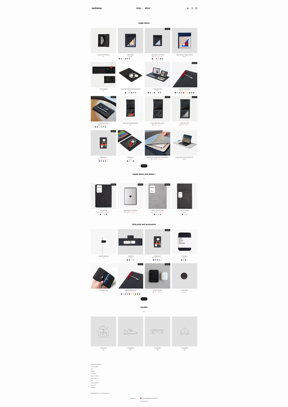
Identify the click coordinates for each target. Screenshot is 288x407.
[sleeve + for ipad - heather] (184, 214)
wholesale (93, 387)
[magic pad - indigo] (129, 260)
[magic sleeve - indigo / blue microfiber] (135, 58)
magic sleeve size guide (96, 364)
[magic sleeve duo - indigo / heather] (158, 93)
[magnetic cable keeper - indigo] (189, 93)
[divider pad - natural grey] (129, 161)
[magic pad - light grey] (133, 260)
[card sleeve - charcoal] (181, 260)
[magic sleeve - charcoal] (119, 58)
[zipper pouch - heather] (107, 161)
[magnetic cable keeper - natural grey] (177, 93)
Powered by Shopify (144, 401)
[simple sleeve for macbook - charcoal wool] (126, 214)
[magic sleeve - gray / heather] (131, 58)
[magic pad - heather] (131, 260)
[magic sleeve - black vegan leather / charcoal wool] (139, 58)
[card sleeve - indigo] (185, 260)
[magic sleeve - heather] (123, 58)
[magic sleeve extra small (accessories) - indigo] (131, 93)
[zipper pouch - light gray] (105, 161)
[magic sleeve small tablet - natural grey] (158, 58)
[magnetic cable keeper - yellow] (187, 93)
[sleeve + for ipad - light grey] (186, 214)
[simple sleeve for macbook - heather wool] (130, 214)
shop (138, 8)
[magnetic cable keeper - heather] (185, 93)
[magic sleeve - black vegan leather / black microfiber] (141, 58)
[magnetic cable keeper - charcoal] (175, 93)
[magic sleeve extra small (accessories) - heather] (127, 93)
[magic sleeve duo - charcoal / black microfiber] (162, 93)
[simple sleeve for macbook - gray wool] (124, 214)
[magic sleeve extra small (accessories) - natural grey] (129, 93)
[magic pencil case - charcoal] (95, 127)
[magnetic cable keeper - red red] (183, 93)
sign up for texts (94, 375)
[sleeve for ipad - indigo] (106, 214)
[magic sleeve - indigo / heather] (127, 58)
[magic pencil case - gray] (101, 127)
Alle (144, 165)
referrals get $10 (94, 382)
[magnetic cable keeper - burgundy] (193, 93)
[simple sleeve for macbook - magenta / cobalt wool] (132, 214)
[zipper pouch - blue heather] (101, 161)
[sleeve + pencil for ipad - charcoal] (154, 214)
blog (92, 380)
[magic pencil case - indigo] (97, 127)
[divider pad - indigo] (133, 161)
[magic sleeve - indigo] (125, 58)
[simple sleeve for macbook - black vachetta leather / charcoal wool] (136, 214)
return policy (94, 373)
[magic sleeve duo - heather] (152, 93)
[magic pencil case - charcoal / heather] (103, 127)
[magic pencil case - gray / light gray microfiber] (111, 127)
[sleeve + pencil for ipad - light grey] (158, 214)
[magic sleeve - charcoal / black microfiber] (133, 58)
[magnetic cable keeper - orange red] (181, 93)
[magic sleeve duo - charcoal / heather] (160, 93)
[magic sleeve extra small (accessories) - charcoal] (125, 93)
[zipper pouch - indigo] (103, 161)
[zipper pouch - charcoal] (99, 161)
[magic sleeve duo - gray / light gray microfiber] (164, 93)
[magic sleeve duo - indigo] (154, 93)
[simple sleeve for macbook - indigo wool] (128, 214)
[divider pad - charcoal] (127, 161)
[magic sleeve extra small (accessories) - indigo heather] (135, 93)
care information (94, 366)
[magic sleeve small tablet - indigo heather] (156, 58)
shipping (93, 371)
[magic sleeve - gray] (121, 58)
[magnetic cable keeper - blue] (179, 93)
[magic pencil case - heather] (99, 127)
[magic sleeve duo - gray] (150, 93)
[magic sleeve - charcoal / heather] (129, 58)
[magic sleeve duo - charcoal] (148, 93)
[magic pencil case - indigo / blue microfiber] (109, 127)
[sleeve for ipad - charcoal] (100, 214)
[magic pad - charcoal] (127, 260)
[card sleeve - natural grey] (183, 260)
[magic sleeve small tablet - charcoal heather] (162, 58)
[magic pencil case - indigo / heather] (105, 127)
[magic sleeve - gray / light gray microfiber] (137, 58)
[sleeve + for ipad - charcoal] (182, 214)
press (92, 369)
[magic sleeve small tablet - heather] (154, 58)
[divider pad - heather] (131, 161)
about (148, 8)
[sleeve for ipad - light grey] (104, 214)
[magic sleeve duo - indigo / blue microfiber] (166, 93)
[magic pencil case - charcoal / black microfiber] (107, 127)
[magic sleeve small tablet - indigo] (160, 58)
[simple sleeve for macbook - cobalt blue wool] (134, 214)
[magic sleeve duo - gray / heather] (156, 93)
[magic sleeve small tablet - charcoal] (152, 58)
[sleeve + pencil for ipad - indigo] (160, 214)
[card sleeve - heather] (187, 260)
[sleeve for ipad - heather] (102, 214)
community (93, 385)
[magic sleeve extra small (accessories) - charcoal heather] (133, 93)
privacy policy (94, 378)
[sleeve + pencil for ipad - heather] (156, 214)
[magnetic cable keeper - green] (191, 93)
